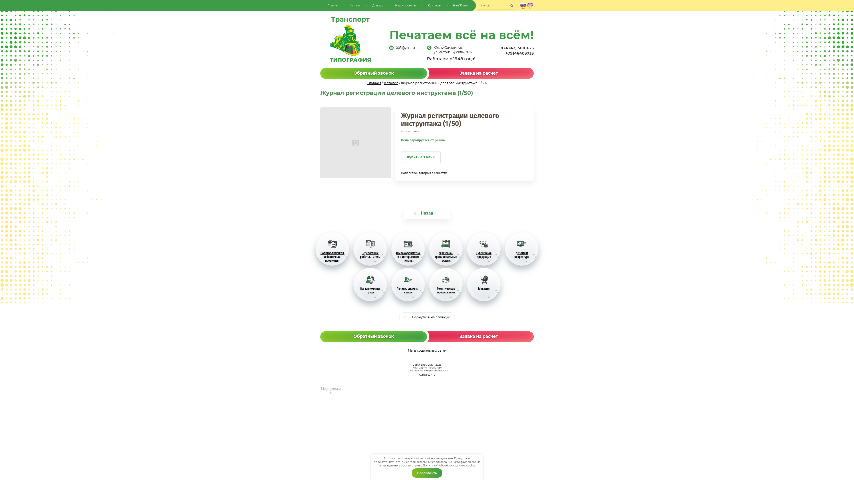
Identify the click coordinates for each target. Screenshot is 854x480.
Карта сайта (427, 374)
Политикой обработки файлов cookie (449, 465)
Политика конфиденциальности (427, 370)
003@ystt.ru (405, 48)
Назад (427, 213)
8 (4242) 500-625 (517, 48)
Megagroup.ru (331, 390)
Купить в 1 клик (421, 157)
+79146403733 (520, 53)
